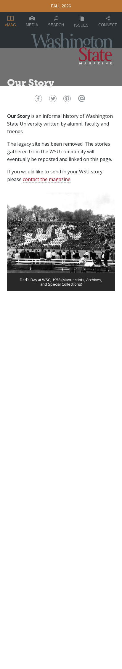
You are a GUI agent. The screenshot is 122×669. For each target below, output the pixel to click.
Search (56, 25)
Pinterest (66, 100)
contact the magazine (46, 179)
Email (81, 100)
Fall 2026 (61, 6)
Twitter (52, 100)
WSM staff (25, 94)
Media (32, 25)
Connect (107, 25)
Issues (81, 25)
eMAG (10, 25)
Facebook (37, 100)
